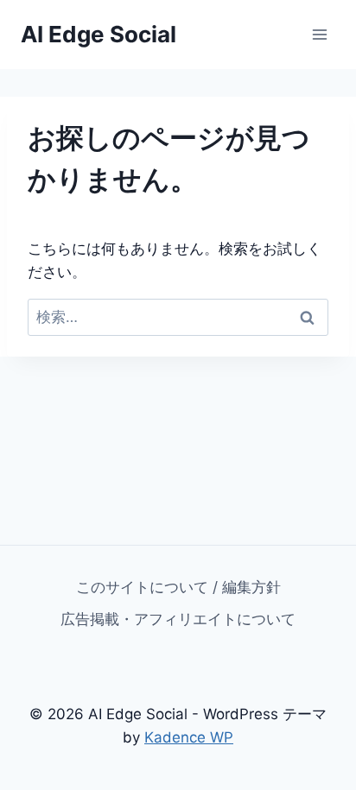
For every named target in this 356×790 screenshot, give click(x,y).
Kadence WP (188, 737)
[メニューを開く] (319, 34)
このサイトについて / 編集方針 (178, 587)
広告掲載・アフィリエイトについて (178, 619)
